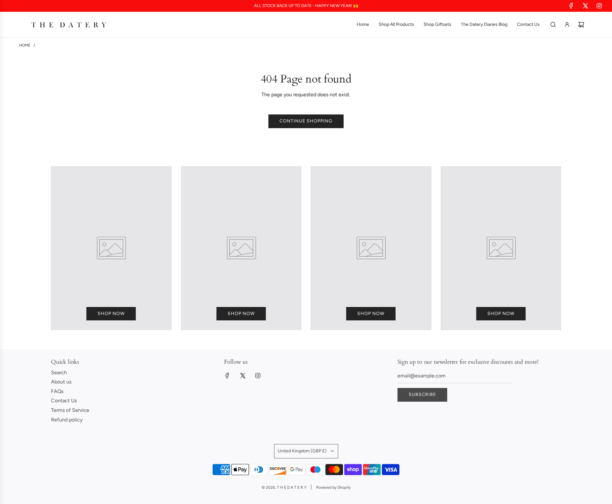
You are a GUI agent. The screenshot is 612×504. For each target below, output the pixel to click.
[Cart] (581, 25)
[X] (585, 6)
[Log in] (567, 25)
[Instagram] (599, 6)
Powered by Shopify (333, 487)
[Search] (553, 25)
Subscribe (422, 394)
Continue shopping (306, 121)
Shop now (111, 313)
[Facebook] (571, 6)
